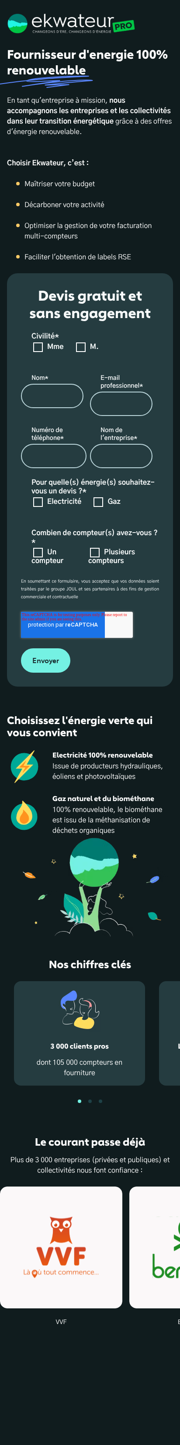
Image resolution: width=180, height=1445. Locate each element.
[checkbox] (88, 353)
